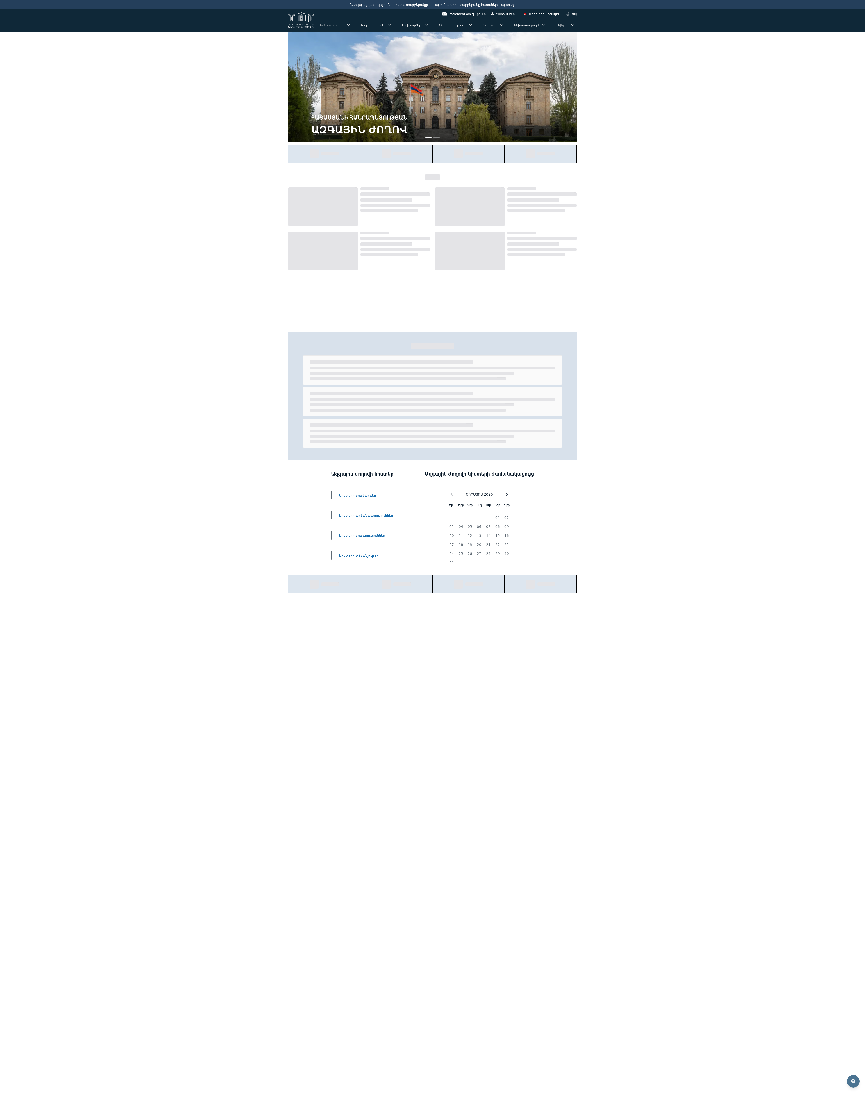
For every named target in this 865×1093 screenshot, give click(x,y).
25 (461, 378)
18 (461, 369)
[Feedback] (853, 1081)
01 (497, 342)
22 (497, 369)
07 (488, 351)
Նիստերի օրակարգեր (357, 319)
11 (461, 360)
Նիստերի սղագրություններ (362, 359)
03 (451, 351)
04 (461, 351)
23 (506, 369)
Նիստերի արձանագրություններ (366, 339)
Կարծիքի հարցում (546, 153)
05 (470, 351)
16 (506, 360)
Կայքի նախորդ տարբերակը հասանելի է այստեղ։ (474, 4)
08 (497, 351)
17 (451, 369)
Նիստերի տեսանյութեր (358, 380)
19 (470, 369)
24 (451, 378)
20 (479, 369)
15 (497, 360)
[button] (506, 319)
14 (488, 360)
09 (506, 351)
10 (451, 360)
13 (479, 360)
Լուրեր (432, 178)
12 (470, 360)
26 (470, 378)
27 (479, 378)
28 (488, 378)
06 (479, 351)
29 (497, 378)
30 (506, 378)
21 (488, 369)
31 (451, 387)
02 (506, 342)
